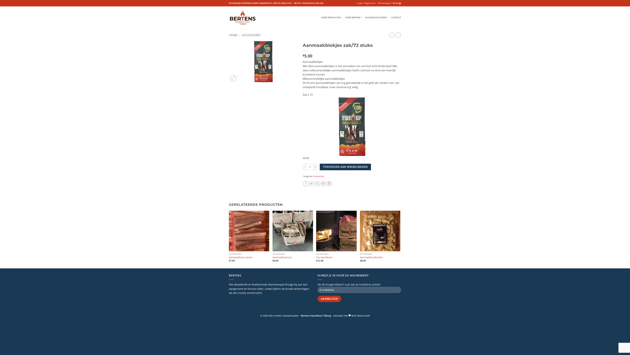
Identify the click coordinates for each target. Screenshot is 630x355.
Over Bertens (353, 17)
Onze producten (331, 17)
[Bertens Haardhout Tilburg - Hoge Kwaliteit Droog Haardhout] (243, 17)
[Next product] (391, 34)
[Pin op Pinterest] (323, 183)
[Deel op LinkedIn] (329, 183)
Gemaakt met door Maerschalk (351, 315)
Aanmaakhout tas (282, 257)
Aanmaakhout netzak (240, 257)
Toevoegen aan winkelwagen (345, 167)
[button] (366, 3)
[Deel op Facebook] (305, 183)
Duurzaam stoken (376, 17)
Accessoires (251, 35)
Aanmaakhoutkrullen (371, 257)
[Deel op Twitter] (311, 183)
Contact (396, 17)
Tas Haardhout (324, 257)
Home (233, 35)
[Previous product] (398, 34)
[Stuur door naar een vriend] (317, 183)
